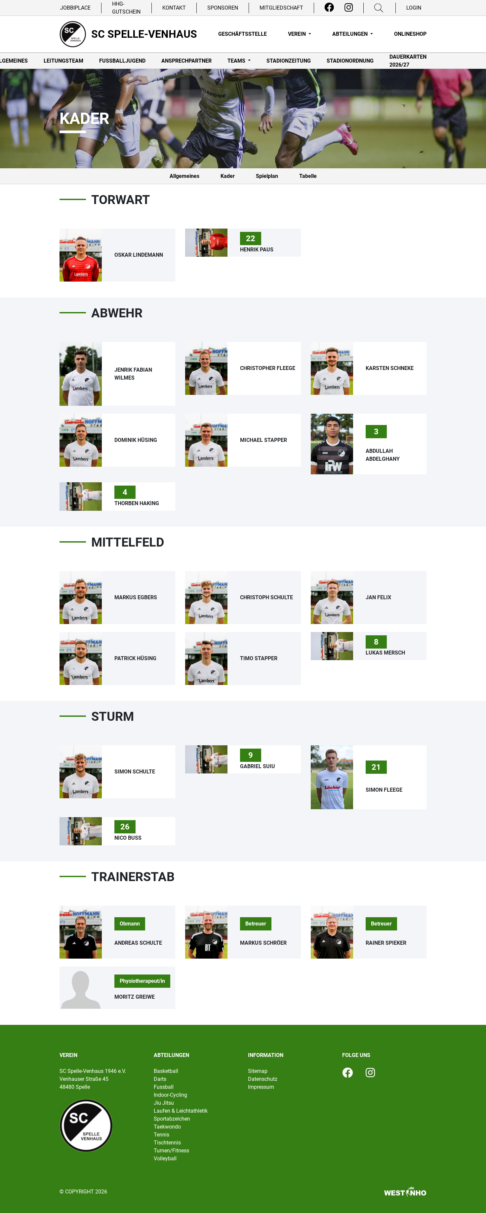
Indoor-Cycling (170, 1095)
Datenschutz (262, 1079)
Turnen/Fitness (171, 1150)
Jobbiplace (75, 8)
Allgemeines (184, 176)
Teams (237, 61)
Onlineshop (410, 34)
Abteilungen (350, 34)
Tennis (161, 1135)
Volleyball (165, 1158)
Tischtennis (167, 1142)
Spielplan (267, 176)
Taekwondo (167, 1127)
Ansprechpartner (186, 61)
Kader (228, 176)
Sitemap (257, 1071)
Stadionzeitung (288, 61)
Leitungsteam (63, 61)
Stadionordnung (350, 61)
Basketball (166, 1071)
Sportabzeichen (172, 1119)
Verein (297, 34)
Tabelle (308, 176)
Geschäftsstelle (242, 34)
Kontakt (174, 8)
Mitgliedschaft (281, 8)
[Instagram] (348, 7)
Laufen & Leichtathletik (181, 1111)
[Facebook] (329, 7)
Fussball (164, 1087)
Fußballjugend (122, 61)
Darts (160, 1079)
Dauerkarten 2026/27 (407, 61)
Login (413, 8)
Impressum (261, 1087)
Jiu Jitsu (164, 1103)
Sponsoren (222, 8)
